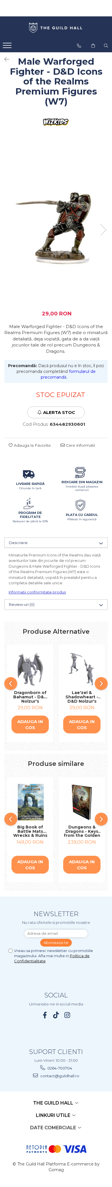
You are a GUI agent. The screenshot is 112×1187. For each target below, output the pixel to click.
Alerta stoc (59, 412)
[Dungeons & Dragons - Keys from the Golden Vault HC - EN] (82, 802)
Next (103, 230)
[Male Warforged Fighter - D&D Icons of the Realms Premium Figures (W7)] (56, 224)
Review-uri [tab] (21, 604)
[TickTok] (56, 1015)
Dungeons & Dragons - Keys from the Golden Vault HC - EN (82, 831)
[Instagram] (67, 1015)
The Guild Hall (53, 1103)
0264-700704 (59, 1068)
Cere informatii (80, 445)
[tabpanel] (56, 224)
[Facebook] (45, 1015)
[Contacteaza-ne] (79, 45)
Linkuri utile (54, 1115)
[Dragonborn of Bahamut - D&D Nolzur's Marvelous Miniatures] (30, 669)
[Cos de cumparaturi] (93, 45)
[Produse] (8, 47)
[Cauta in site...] (106, 45)
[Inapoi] (4, 59)
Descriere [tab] (18, 542)
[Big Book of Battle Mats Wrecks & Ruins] (30, 802)
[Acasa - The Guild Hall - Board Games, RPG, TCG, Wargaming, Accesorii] (56, 28)
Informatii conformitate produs (37, 592)
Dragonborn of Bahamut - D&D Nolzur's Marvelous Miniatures (30, 697)
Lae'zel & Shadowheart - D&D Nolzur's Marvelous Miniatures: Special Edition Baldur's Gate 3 (82, 697)
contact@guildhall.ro (59, 1076)
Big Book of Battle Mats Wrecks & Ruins (30, 831)
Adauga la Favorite (32, 445)
